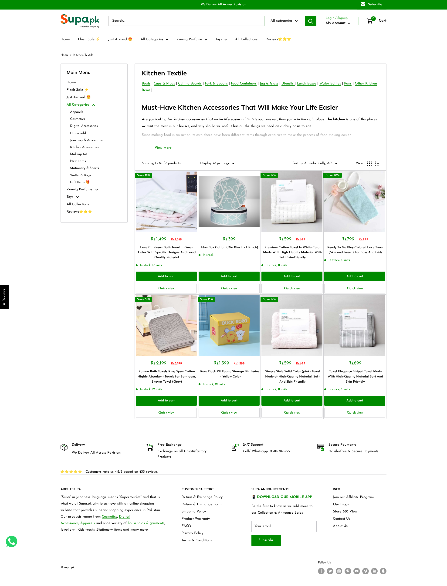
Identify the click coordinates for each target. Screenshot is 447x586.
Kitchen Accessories (84, 147)
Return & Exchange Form (201, 504)
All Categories (152, 39)
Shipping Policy (194, 511)
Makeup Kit (78, 154)
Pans (348, 83)
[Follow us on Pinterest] (348, 571)
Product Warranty (196, 519)
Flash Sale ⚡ (89, 39)
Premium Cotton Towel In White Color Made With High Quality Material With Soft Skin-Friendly (292, 252)
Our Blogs (341, 504)
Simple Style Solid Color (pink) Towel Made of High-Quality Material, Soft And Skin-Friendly (292, 376)
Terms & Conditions (197, 540)
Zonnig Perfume (189, 39)
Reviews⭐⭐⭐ (278, 39)
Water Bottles (330, 83)
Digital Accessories (84, 126)
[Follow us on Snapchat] (383, 571)
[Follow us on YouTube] (356, 571)
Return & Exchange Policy (202, 497)
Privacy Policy (192, 533)
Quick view (166, 288)
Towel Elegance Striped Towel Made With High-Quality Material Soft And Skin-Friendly (355, 376)
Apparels (76, 112)
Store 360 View (345, 511)
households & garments (146, 523)
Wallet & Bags (80, 175)
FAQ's (186, 526)
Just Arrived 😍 (120, 39)
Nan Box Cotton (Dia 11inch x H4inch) (229, 247)
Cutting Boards (190, 83)
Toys (218, 39)
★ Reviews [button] (4, 297)
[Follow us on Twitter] (330, 571)
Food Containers (244, 83)
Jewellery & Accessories (87, 140)
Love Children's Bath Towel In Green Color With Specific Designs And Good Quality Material (167, 252)
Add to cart (166, 276)
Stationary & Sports (84, 168)
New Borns (78, 161)
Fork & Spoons (216, 83)
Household (78, 133)
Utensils (288, 83)
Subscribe (375, 4)
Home (65, 39)
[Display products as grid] (369, 164)
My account (336, 23)
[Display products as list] (377, 164)
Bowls (146, 83)
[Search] (310, 21)
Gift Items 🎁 (80, 182)
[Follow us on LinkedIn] (374, 571)
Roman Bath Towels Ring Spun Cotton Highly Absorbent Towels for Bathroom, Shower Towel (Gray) (167, 376)
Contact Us (341, 519)
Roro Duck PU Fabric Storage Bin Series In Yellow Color (229, 374)
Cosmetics (77, 119)
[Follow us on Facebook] (321, 571)
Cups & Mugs (164, 83)
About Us (340, 526)
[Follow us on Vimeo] (365, 571)
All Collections (246, 39)
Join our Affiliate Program (353, 497)
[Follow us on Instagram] (339, 571)
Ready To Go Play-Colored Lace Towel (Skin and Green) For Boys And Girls (355, 250)
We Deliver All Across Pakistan (223, 4)
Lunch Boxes (306, 83)
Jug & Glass (269, 83)
